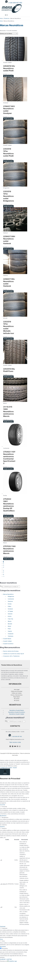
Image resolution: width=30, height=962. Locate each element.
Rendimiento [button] (3, 815)
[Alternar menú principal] (6, 15)
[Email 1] (17, 746)
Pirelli (9, 628)
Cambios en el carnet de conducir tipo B (13, 653)
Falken (9, 606)
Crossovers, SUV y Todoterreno (11, 656)
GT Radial (10, 611)
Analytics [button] (2, 826)
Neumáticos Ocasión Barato (16, 710)
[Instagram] (12, 746)
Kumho (9, 616)
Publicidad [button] (2, 926)
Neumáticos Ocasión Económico (16, 712)
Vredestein (10, 633)
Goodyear (10, 609)
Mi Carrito (16, 700)
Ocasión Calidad (7, 641)
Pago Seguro (16, 696)
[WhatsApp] (20, 746)
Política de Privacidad (16, 691)
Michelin (10, 623)
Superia (10, 631)
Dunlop (9, 603)
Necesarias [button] (3, 946)
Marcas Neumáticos (8, 594)
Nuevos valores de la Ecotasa (10, 651)
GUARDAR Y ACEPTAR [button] (6, 959)
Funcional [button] (2, 804)
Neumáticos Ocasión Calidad (16, 714)
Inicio (1, 21)
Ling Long (10, 618)
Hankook (10, 613)
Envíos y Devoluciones (16, 695)
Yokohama (10, 636)
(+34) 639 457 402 (15, 3)
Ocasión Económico (8, 643)
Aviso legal (16, 689)
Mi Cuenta (16, 698)
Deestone (10, 601)
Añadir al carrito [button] (8, 76)
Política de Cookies (17, 693)
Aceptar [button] (15, 767)
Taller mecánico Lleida (15, 742)
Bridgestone (11, 596)
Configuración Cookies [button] (6, 767)
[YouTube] (15, 746)
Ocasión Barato (7, 638)
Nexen (9, 626)
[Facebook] (10, 746)
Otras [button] (1, 939)
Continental (11, 599)
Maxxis (9, 621)
